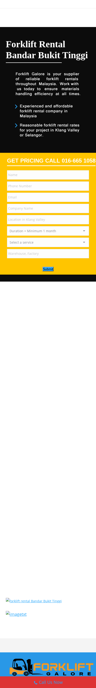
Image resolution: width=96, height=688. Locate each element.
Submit (48, 269)
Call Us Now (51, 682)
